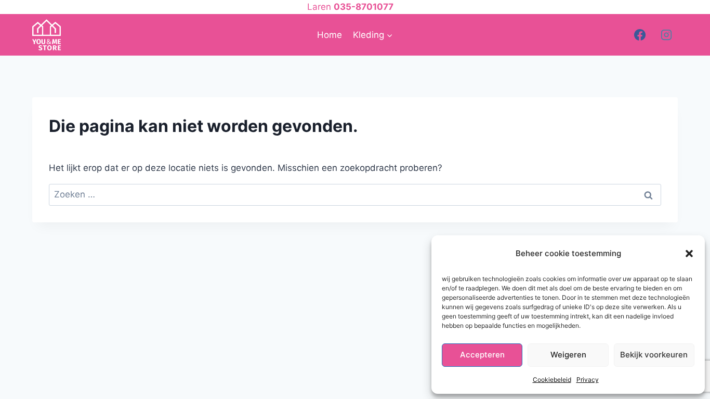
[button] (689, 253)
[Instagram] (666, 34)
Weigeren (568, 355)
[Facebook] (639, 34)
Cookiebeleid (552, 379)
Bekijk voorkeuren (654, 355)
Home (329, 35)
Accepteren (482, 355)
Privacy (587, 379)
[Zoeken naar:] (355, 194)
